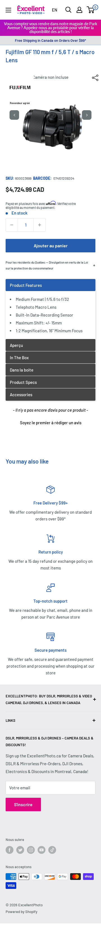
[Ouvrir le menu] (8, 10)
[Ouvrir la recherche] (68, 10)
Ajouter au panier (51, 245)
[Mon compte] (79, 10)
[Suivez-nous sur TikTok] (52, 850)
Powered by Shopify (21, 911)
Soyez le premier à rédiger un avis (50, 422)
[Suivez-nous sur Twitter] (20, 850)
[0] (90, 9)
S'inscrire (23, 804)
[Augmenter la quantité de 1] (39, 224)
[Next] (86, 115)
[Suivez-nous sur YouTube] (41, 850)
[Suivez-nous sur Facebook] (9, 850)
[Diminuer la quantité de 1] (12, 224)
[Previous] (14, 115)
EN (54, 9)
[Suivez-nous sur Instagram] (31, 850)
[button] (50, 422)
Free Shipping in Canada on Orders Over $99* (50, 40)
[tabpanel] (50, 309)
